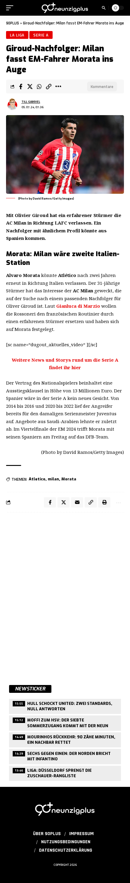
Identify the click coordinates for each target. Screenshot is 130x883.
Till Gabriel (30, 101)
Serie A (40, 35)
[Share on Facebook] (20, 86)
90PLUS (12, 23)
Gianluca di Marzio (78, 306)
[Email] (77, 502)
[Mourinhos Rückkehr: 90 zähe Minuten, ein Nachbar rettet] (65, 739)
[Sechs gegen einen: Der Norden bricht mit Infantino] (65, 755)
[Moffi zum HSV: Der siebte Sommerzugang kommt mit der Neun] (65, 722)
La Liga (17, 35)
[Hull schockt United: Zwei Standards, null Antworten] (65, 705)
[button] (11, 7)
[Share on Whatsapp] (39, 86)
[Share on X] (30, 86)
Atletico (37, 479)
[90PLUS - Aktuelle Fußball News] (65, 8)
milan (53, 479)
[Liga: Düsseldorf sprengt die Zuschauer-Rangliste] (65, 772)
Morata (68, 479)
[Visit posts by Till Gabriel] (12, 104)
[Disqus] (65, 595)
